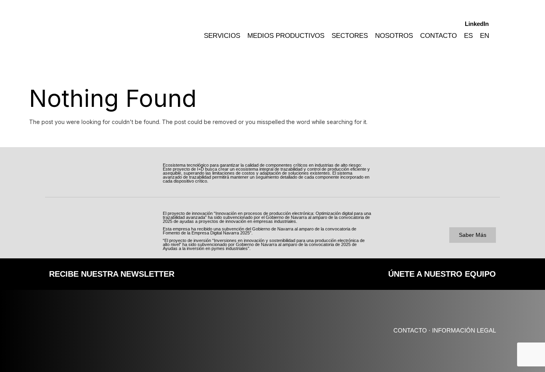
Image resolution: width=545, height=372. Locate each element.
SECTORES (350, 35)
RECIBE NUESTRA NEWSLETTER (111, 274)
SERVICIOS (222, 35)
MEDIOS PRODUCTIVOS (285, 35)
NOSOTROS (394, 35)
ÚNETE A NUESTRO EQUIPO (442, 274)
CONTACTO (438, 35)
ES (468, 35)
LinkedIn (477, 23)
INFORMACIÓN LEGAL (464, 330)
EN (484, 35)
